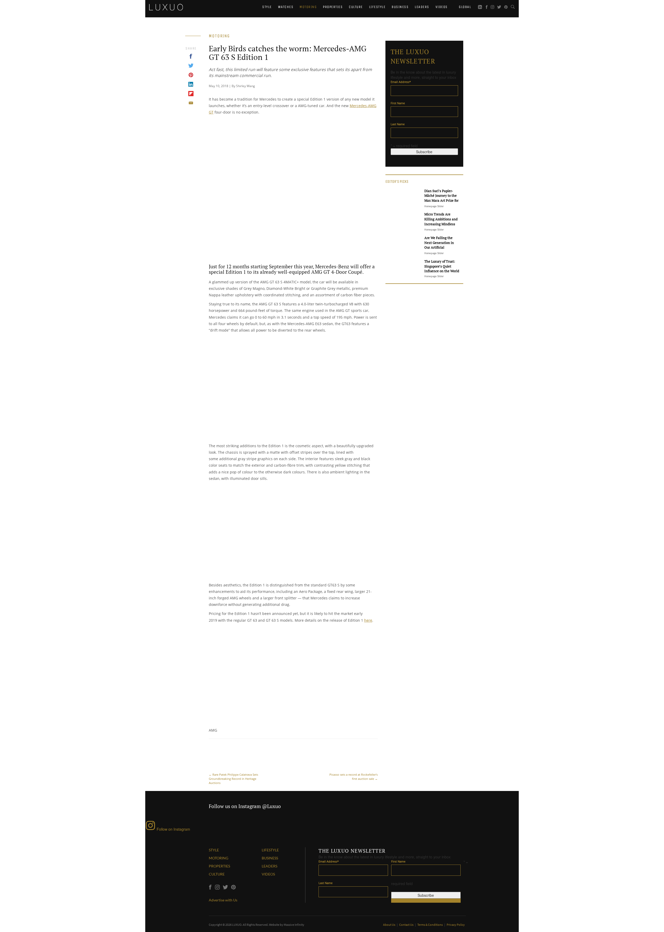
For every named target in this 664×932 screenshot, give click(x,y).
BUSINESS (270, 858)
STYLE (214, 850)
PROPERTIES (219, 866)
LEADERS (269, 866)
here (368, 620)
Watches (286, 7)
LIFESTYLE (270, 850)
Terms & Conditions (430, 925)
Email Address (401, 82)
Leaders (422, 7)
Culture (356, 7)
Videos (441, 7)
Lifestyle (377, 7)
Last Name (398, 124)
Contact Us (406, 925)
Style (267, 7)
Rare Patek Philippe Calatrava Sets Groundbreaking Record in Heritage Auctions (233, 779)
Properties (333, 7)
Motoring (308, 7)
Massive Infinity (294, 925)
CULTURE (217, 874)
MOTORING (218, 858)
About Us (389, 925)
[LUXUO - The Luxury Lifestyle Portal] (166, 6)
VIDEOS (268, 874)
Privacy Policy (456, 925)
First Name (398, 103)
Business (400, 7)
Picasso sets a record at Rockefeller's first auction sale (353, 777)
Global (464, 7)
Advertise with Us (223, 900)
